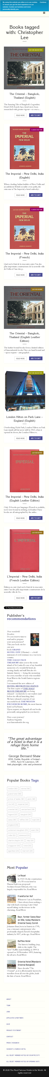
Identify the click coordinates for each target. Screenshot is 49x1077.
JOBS (8, 1012)
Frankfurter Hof (25, 896)
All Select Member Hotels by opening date (23, 1061)
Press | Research (13, 1043)
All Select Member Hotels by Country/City (23, 1055)
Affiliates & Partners (15, 1018)
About (9, 999)
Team (8, 1005)
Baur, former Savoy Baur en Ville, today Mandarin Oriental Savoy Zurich (29, 919)
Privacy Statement (14, 1030)
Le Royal (22, 875)
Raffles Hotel (24, 941)
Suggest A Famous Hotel (16, 1049)
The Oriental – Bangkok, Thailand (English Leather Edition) (24, 337)
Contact (10, 1036)
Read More (20, 115)
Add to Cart (36, 115)
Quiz (8, 1024)
